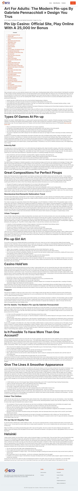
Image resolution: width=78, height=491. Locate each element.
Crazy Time (10, 71)
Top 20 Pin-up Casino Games (14, 85)
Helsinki (9, 61)
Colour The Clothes (12, 58)
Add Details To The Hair (13, 64)
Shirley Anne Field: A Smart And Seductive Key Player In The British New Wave (16, 67)
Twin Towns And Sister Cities (14, 69)
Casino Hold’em (11, 46)
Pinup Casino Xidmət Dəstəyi (14, 72)
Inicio (50, 3)
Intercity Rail (10, 36)
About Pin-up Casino (12, 87)
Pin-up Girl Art (11, 45)
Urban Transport (11, 43)
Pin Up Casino (11, 84)
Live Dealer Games (12, 74)
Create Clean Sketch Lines (14, 62)
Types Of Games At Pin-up (14, 34)
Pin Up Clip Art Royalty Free (14, 59)
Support (10, 48)
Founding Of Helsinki (12, 80)
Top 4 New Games (12, 78)
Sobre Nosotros (56, 3)
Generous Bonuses (12, 88)
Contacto (64, 3)
